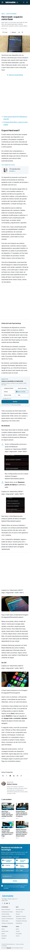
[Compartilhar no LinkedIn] (13, 775)
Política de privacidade (16, 404)
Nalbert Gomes (12, 784)
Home (3, 929)
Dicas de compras (20, 909)
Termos (17, 935)
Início (3, 13)
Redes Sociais (19, 911)
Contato (18, 931)
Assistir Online (5, 931)
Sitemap (4, 938)
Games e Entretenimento (7, 918)
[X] (9, 903)
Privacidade (19, 933)
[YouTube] (7, 903)
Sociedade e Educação (21, 920)
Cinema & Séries (5, 914)
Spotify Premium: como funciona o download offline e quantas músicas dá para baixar (21, 833)
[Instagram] (4, 903)
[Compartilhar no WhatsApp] (10, 775)
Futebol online (5, 920)
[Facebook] (2, 903)
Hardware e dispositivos (7, 923)
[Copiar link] (21, 775)
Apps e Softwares (11, 13)
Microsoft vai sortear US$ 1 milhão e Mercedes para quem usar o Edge (7, 833)
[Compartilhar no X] (2, 775)
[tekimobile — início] (11, 2)
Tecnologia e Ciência (21, 918)
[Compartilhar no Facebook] (6, 775)
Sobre (17, 929)
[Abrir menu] (2, 2)
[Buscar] (23, 2)
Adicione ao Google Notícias (16, 74)
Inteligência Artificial (6, 916)
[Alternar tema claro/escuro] (27, 2)
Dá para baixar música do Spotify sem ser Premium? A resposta (21, 814)
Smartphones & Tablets (7, 911)
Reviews (18, 914)
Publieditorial (19, 923)
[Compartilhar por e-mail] (17, 775)
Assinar (15, 401)
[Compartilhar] (19, 32)
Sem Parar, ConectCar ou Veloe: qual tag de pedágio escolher (7, 814)
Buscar (3, 933)
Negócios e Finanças (21, 916)
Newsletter (4, 935)
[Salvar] (22, 32)
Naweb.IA (9, 947)
